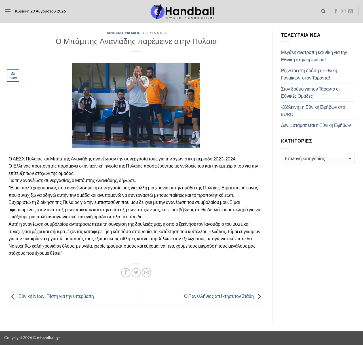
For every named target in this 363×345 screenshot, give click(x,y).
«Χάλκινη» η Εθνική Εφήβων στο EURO (313, 110)
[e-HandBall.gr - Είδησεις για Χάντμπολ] (181, 11)
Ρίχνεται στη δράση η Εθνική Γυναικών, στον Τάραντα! (309, 74)
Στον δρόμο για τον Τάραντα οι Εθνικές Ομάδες (310, 92)
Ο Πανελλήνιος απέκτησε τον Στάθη (219, 296)
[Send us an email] (350, 11)
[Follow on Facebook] (336, 11)
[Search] (323, 11)
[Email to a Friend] (146, 272)
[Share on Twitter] (136, 272)
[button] (7, 11)
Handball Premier (122, 33)
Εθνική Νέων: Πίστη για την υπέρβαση (56, 296)
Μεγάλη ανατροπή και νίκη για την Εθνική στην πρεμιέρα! (314, 55)
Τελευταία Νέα (153, 33)
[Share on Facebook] (125, 272)
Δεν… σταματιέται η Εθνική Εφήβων (316, 125)
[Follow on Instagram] (343, 11)
